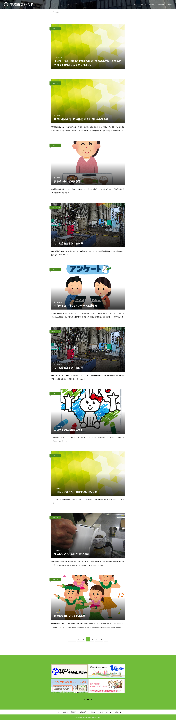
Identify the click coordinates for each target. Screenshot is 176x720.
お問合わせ (117, 712)
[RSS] (92, 699)
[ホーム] (51, 12)
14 (101, 639)
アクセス (170, 5)
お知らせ (143, 5)
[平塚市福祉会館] (19, 4)
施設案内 (151, 5)
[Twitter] (84, 699)
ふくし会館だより (55, 207)
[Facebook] (88, 699)
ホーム (136, 5)
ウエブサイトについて (104, 712)
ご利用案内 (161, 5)
